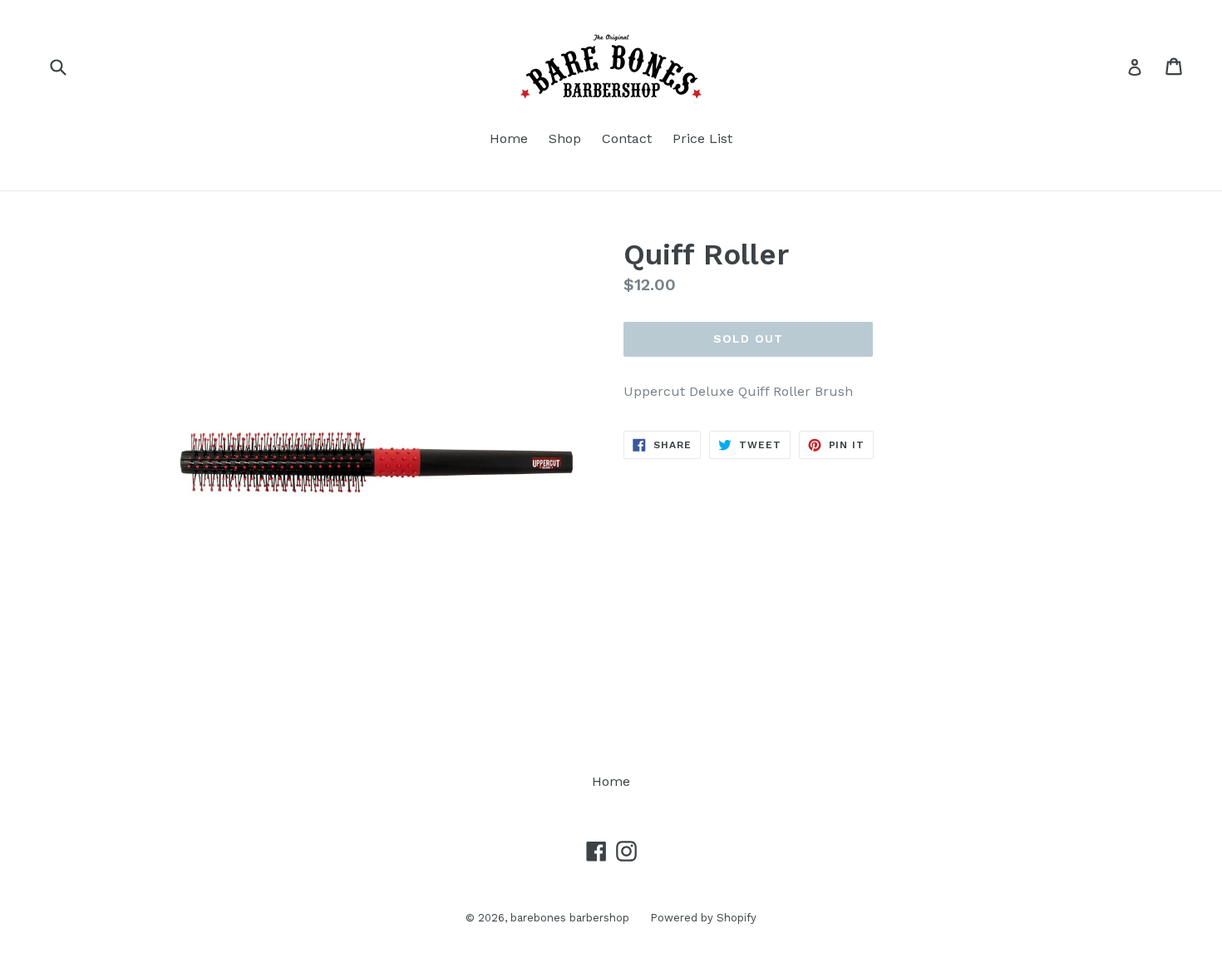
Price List (702, 138)
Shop (565, 138)
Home (509, 138)
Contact (627, 138)
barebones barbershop (569, 917)
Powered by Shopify (703, 917)
